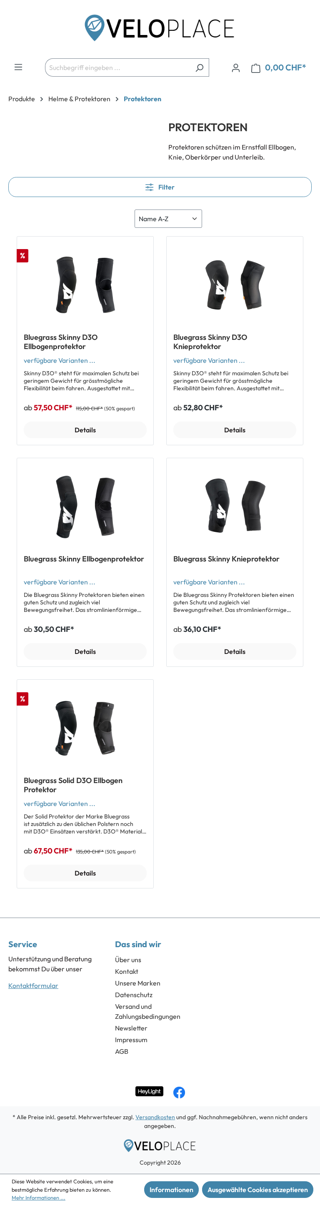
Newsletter (131, 1028)
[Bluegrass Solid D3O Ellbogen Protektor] (85, 728)
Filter (166, 187)
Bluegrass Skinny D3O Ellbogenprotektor (61, 342)
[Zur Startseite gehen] (160, 31)
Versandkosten (155, 1117)
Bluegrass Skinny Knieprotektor (226, 559)
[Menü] (18, 66)
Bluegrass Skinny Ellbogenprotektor (84, 559)
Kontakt (126, 971)
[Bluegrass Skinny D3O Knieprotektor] (234, 285)
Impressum (131, 1039)
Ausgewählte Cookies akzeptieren (258, 1189)
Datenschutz (133, 994)
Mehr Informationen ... (38, 1197)
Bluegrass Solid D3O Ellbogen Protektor (73, 785)
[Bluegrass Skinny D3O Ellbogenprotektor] (85, 285)
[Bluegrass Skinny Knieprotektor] (234, 506)
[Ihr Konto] (236, 67)
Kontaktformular (33, 985)
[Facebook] (179, 1092)
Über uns (128, 960)
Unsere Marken (137, 983)
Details (85, 430)
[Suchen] (199, 67)
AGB (121, 1051)
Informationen (171, 1189)
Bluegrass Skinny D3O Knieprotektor (210, 342)
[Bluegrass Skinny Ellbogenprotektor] (85, 506)
